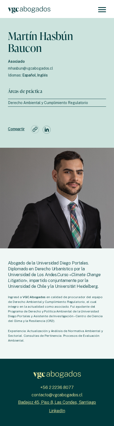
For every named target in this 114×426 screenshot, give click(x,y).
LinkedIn (57, 410)
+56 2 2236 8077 (57, 387)
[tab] (57, 103)
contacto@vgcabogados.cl (57, 394)
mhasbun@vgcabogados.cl (30, 68)
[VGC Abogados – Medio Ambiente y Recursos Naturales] (29, 9)
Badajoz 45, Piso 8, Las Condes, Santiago (57, 402)
